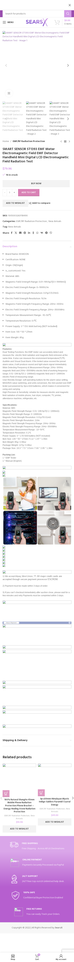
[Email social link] (20, 233)
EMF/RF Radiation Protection (29, 141)
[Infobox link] (37, 846)
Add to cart (29, 192)
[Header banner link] (32, 5)
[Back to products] (65, 142)
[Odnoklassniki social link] (33, 233)
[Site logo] (37, 22)
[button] (6, 65)
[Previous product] (61, 142)
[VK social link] (41, 233)
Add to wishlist (15, 203)
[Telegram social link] (46, 233)
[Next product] (69, 142)
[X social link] (16, 233)
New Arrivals (55, 221)
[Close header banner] (69, 5)
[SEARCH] (67, 13)
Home (6, 141)
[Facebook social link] (11, 233)
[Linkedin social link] (29, 233)
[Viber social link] (51, 233)
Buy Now (36, 183)
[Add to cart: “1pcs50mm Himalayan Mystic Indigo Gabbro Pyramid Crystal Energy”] (41, 792)
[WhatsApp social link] (37, 233)
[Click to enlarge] (9, 93)
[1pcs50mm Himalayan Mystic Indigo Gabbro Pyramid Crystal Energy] (54, 780)
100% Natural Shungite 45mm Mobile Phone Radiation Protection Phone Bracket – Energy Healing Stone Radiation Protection (19, 806)
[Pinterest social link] (25, 233)
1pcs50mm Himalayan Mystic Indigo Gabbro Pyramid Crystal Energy (54, 802)
